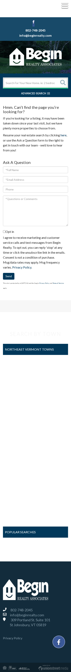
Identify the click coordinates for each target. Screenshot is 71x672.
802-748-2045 (35, 30)
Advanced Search (33, 93)
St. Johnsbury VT (17, 487)
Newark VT (14, 446)
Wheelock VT (15, 519)
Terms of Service (58, 283)
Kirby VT (12, 425)
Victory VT (13, 498)
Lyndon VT (13, 435)
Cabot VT (13, 383)
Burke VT (12, 373)
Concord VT (14, 394)
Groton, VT (13, 415)
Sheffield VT (14, 477)
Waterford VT (15, 508)
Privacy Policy (21, 267)
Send (9, 276)
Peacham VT (14, 456)
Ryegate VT (14, 467)
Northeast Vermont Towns (29, 349)
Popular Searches (20, 532)
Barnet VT (13, 362)
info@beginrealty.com (35, 35)
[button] (63, 83)
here (63, 135)
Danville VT (14, 404)
